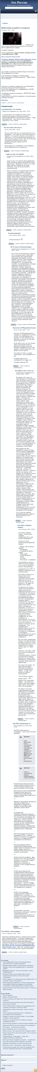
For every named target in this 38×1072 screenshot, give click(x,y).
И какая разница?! (14, 233)
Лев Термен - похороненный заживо (14, 1027)
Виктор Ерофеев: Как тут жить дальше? (15, 1029)
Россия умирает (8, 995)
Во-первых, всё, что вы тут (24, 370)
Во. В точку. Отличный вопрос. (21, 247)
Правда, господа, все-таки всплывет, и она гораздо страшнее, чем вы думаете (18, 1017)
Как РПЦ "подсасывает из (21, 723)
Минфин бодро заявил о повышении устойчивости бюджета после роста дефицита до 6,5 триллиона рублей (18, 967)
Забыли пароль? (8, 1065)
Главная (5, 23)
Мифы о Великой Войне (10, 997)
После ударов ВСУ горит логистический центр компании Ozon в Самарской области (17, 962)
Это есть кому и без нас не (13, 127)
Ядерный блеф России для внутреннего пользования (19, 1025)
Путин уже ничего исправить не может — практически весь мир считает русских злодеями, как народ (19, 1040)
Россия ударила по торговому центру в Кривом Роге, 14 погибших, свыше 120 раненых (20, 980)
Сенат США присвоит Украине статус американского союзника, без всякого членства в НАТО (19, 1006)
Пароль (4, 1060)
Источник (4, 100)
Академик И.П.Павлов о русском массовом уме (17, 1043)
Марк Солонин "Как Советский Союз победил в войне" (19, 1031)
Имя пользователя (7, 1055)
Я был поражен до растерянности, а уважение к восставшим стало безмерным (17, 1013)
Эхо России (19, 2)
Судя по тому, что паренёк (15, 154)
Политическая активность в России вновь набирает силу (20, 1023)
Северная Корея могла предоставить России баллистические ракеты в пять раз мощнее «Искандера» (16, 975)
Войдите (3, 102)
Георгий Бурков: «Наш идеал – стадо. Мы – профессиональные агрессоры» (16, 1037)
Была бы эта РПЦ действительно (24, 328)
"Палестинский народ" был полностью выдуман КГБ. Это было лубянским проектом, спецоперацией (19, 1047)
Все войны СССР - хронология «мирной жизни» (17, 1045)
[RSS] (35, 1070)
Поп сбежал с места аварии (10, 931)
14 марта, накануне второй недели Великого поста (18, 59)
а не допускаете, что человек (11, 109)
